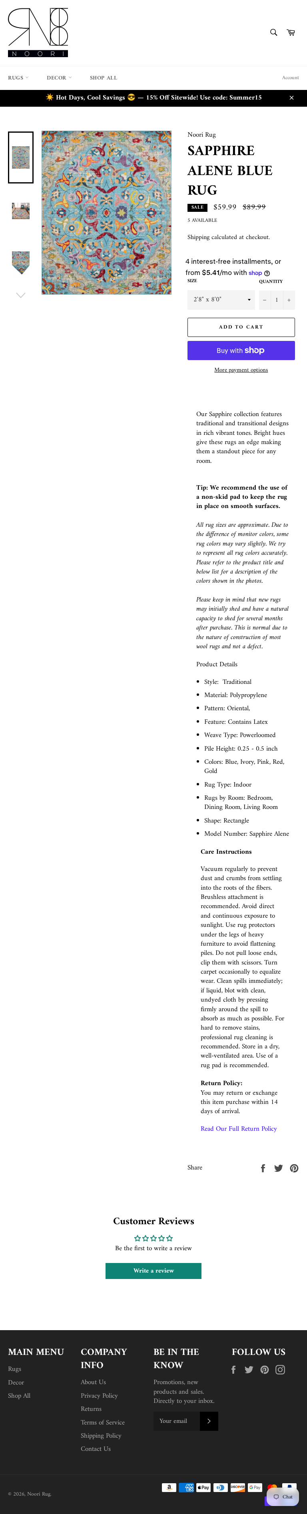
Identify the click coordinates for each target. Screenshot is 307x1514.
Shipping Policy (101, 1436)
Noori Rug (38, 1494)
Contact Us (96, 1449)
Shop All (104, 78)
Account (290, 77)
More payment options (241, 371)
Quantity (271, 282)
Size (192, 281)
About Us (93, 1382)
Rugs (16, 78)
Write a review (154, 1271)
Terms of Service (103, 1423)
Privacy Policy (99, 1396)
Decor (57, 78)
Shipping (198, 237)
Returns (91, 1409)
